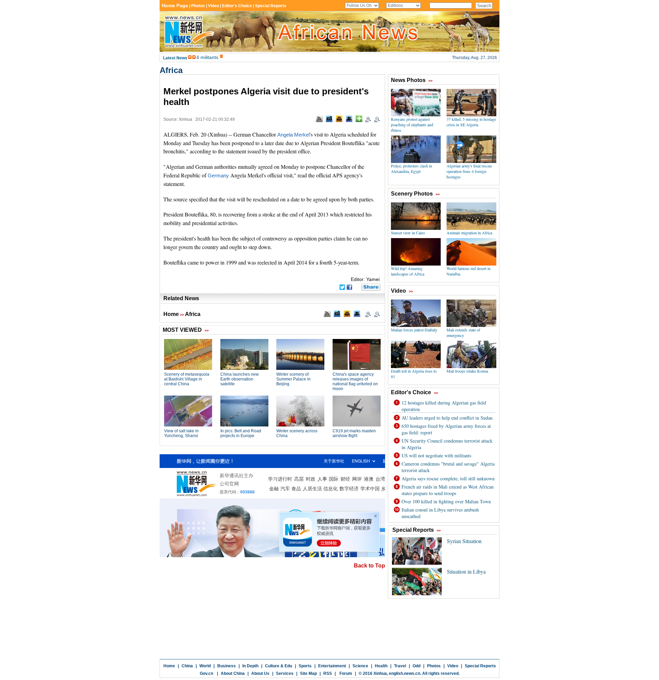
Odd (416, 666)
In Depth (250, 666)
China (187, 666)
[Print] (339, 118)
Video (452, 666)
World (205, 666)
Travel (400, 666)
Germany (218, 175)
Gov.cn (206, 673)
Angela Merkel (293, 135)
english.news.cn (404, 673)
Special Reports (480, 666)
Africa (171, 70)
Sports (305, 666)
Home (171, 314)
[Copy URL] (349, 118)
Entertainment (332, 666)
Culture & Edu (278, 666)
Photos (434, 666)
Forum (345, 673)
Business (226, 666)
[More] (359, 118)
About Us (260, 673)
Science (360, 666)
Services (284, 673)
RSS (327, 673)
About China (233, 673)
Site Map (308, 673)
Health (381, 666)
